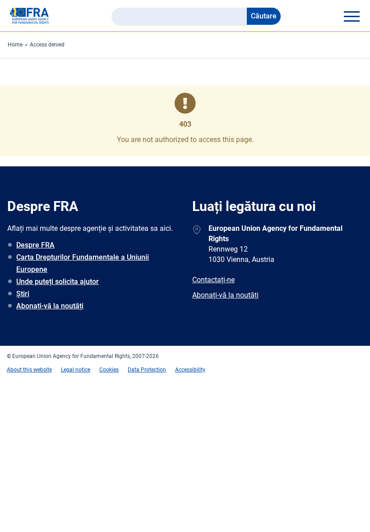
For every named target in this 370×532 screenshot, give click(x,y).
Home (15, 44)
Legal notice (75, 370)
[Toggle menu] (351, 16)
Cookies (109, 370)
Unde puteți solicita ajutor (57, 281)
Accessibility (190, 370)
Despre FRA (35, 245)
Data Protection (147, 370)
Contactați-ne (213, 279)
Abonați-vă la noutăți (49, 306)
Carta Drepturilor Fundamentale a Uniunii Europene (82, 263)
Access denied (47, 44)
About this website (29, 370)
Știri (22, 293)
